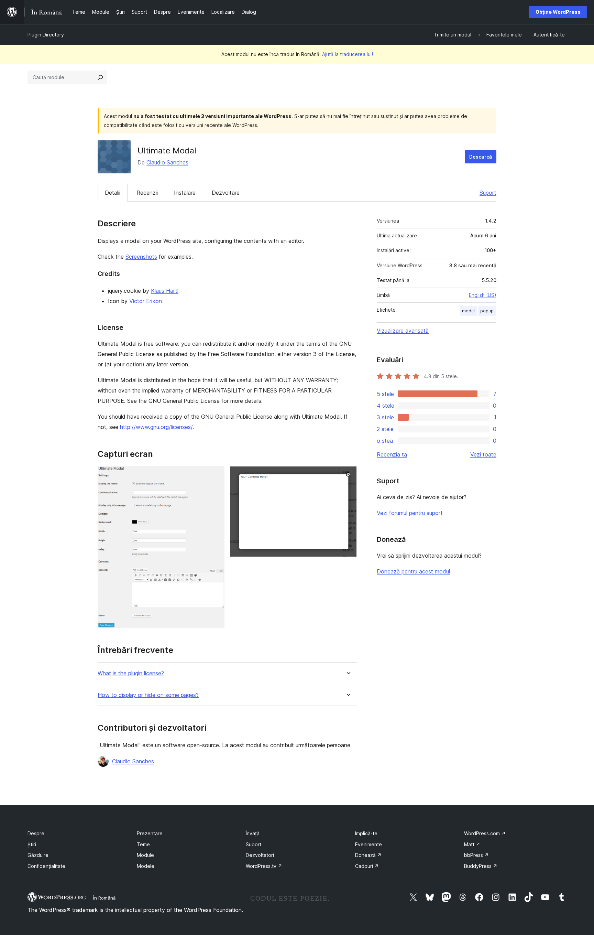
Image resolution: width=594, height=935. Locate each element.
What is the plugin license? (131, 673)
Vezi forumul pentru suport (410, 512)
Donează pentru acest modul (413, 571)
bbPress (476, 855)
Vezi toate (483, 454)
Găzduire (38, 855)
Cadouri (367, 866)
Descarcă (480, 157)
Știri (32, 844)
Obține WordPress (558, 12)
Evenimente (368, 844)
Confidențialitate (46, 866)
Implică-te (366, 833)
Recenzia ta (392, 454)
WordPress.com (485, 833)
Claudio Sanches (167, 162)
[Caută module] (100, 77)
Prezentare (150, 833)
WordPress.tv (264, 866)
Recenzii (147, 192)
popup (487, 310)
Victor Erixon (145, 301)
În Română (104, 898)
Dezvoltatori (260, 855)
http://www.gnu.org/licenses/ (156, 426)
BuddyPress (480, 866)
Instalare (185, 192)
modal (468, 310)
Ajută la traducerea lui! (347, 54)
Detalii (112, 192)
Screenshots (141, 256)
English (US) (482, 295)
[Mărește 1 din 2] (215, 475)
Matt (472, 844)
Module (145, 855)
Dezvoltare (226, 192)
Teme (143, 844)
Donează (368, 855)
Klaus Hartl (164, 290)
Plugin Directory (46, 34)
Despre (36, 833)
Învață (253, 833)
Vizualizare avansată (403, 330)
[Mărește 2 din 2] (347, 475)
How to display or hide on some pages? (148, 695)
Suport (488, 192)
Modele (145, 866)
